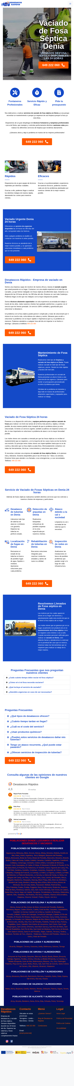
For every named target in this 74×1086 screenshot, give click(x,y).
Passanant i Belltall (43, 885)
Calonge (10, 959)
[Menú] (70, 4)
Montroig (34, 882)
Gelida (56, 917)
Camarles (40, 860)
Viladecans (37, 934)
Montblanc (62, 880)
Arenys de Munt (33, 907)
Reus (39, 887)
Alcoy (13, 1001)
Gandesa (18, 870)
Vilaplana (20, 897)
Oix (51, 961)
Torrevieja (59, 1001)
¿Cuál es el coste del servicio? (27, 726)
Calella (35, 909)
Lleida (40, 946)
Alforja (43, 853)
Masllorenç (18, 880)
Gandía (26, 989)
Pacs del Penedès (34, 922)
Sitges (43, 932)
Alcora (8, 976)
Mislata (39, 989)
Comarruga (22, 863)
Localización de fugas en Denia (18, 544)
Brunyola (62, 956)
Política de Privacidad (64, 1018)
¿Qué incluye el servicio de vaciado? (25, 687)
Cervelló (10, 914)
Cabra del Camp (17, 860)
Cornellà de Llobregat (44, 914)
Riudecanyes (47, 887)
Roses (35, 964)
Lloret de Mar (27, 961)
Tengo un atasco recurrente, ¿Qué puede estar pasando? (35, 745)
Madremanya (37, 961)
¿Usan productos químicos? (26, 732)
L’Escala (37, 959)
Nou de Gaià (25, 885)
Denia (32, 1001)
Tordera (63, 932)
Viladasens (51, 966)
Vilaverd (28, 897)
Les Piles (25, 877)
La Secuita (38, 875)
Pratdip (26, 887)
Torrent (65, 989)
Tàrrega (62, 946)
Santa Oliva (9, 892)
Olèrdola (61, 919)
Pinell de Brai (55, 885)
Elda (41, 1001)
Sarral (16, 892)
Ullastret (29, 934)
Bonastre (59, 858)
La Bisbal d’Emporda (48, 959)
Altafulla (56, 853)
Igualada (8, 919)
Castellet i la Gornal (20, 912)
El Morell (53, 865)
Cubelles (56, 914)
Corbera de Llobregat (28, 914)
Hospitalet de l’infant (53, 870)
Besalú (44, 956)
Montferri (26, 882)
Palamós (8, 964)
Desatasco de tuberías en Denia (17, 512)
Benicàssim (32, 976)
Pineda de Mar (54, 922)
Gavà (51, 917)
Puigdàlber (11, 924)
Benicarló (23, 976)
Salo (32, 890)
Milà (49, 880)
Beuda (50, 956)
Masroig (34, 880)
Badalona (60, 907)
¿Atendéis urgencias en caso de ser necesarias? (30, 692)
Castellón (47, 976)
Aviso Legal (60, 1013)
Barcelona (10, 909)
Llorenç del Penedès (53, 877)
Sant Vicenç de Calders (59, 890)
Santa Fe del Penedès (32, 932)
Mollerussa (47, 946)
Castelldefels (62, 909)
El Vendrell (40, 868)
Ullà (29, 966)
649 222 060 (31, 324)
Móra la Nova (52, 882)
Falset (47, 868)
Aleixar (37, 853)
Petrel (53, 1001)
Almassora (15, 976)
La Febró (42, 873)
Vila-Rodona (29, 895)
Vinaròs (45, 979)
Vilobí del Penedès (39, 936)
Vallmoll (9, 895)
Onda (59, 976)
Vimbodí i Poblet (37, 897)
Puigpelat (33, 887)
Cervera (26, 946)
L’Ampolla (9, 873)
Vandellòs (21, 895)
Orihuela (47, 1001)
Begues (17, 909)
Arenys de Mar (21, 907)
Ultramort (42, 966)
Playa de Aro (17, 964)
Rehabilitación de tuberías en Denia (39, 544)
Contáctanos (42, 1026)
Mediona (54, 919)
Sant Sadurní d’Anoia (15, 932)
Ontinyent (46, 989)
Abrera (12, 907)
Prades (20, 887)
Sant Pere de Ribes (56, 927)
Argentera (29, 855)
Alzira (13, 989)
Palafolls (45, 922)
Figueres (17, 959)
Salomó (27, 890)
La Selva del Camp (49, 875)
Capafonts (55, 860)
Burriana (40, 976)
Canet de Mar (44, 909)
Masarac (46, 961)
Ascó (36, 855)
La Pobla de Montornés (24, 875)
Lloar (43, 877)
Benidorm (25, 1001)
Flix (67, 868)
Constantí (30, 863)
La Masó (58, 873)
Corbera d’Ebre (40, 863)
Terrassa (56, 932)
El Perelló (60, 865)
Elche (37, 1001)
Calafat (26, 860)
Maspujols (27, 880)
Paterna (53, 989)
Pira (7, 887)
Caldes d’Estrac (26, 909)
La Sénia (60, 875)
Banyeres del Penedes (54, 855)
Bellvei (7, 858)
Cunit (13, 865)
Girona (30, 959)
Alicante (18, 1001)
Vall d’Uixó (30, 979)
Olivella (20, 922)
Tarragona (36, 892)
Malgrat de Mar (38, 919)
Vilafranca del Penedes (50, 934)
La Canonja (34, 873)
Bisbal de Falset (26, 858)
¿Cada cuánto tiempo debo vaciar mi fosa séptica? (31, 678)
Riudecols (56, 887)
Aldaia (7, 989)
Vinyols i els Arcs (50, 897)
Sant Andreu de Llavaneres (38, 924)
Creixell (8, 865)
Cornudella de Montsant (54, 863)
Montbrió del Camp (15, 882)
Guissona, (63, 917)
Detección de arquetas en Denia (40, 512)
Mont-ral (55, 880)
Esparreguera (36, 917)
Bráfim (8, 860)
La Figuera (50, 873)
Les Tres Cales (34, 877)
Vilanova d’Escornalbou (58, 895)
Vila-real (38, 979)
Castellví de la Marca (36, 912)
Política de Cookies (63, 1023)
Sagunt (59, 989)
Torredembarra (46, 892)
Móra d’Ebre (42, 882)
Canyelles (53, 909)
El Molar (36, 865)
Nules (54, 976)
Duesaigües (20, 865)
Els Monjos (26, 917)
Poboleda (13, 887)
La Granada (16, 919)
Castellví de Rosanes (52, 912)
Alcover (31, 853)
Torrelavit (8, 934)
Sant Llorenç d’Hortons (25, 927)
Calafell (33, 860)
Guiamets (41, 870)
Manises (33, 989)
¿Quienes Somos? (44, 1013)
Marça (63, 877)
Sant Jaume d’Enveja (42, 890)
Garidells (25, 870)
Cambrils (48, 860)
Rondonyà (20, 890)
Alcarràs (12, 946)
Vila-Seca (38, 895)
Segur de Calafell (26, 892)
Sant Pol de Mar (26, 929)
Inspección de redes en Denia (61, 544)
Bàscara (38, 956)
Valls (15, 895)
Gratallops (33, 870)
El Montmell (44, 865)
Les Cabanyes (27, 919)
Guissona (33, 946)
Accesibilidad (61, 1028)
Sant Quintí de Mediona (41, 929)
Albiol (26, 853)
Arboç (17, 855)
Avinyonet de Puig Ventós (17, 956)
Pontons (64, 922)
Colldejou (13, 863)
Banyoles (30, 956)
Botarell (65, 858)
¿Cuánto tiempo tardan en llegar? (28, 721)
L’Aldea (64, 870)
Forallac (24, 959)
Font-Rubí (10, 870)
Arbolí (22, 855)
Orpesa (64, 976)
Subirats (49, 932)
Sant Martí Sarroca (41, 927)
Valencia (37, 991)
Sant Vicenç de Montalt (59, 929)
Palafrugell (61, 961)
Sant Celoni (53, 924)
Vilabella (46, 895)
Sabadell (24, 924)
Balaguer (42, 855)
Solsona (55, 946)
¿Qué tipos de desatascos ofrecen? (29, 716)
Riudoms (64, 887)
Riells (30, 964)
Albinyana (19, 853)
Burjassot (19, 989)
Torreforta (55, 892)
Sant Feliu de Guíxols (50, 964)
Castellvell (64, 860)
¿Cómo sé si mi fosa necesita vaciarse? (26, 682)
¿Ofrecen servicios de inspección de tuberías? (36, 752)
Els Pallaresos (30, 868)
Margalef (10, 880)
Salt (39, 964)
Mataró (47, 919)
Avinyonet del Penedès (48, 907)
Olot (25, 922)
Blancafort (51, 858)
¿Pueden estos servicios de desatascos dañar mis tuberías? (37, 738)
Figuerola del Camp (58, 868)
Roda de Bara (10, 890)
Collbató (17, 914)
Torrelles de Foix (19, 934)
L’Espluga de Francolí (21, 873)
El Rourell (20, 868)
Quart (18, 924)
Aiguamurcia (10, 853)
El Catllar (29, 865)
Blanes (55, 956)
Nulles (33, 885)
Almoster (49, 853)
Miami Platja (42, 880)
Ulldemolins (64, 892)
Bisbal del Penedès (39, 858)
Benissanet (15, 858)
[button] (37, 677)
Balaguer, (20, 946)
